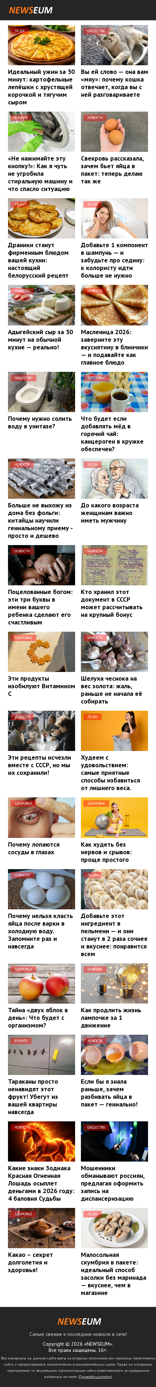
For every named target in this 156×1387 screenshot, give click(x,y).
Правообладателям (95, 1376)
